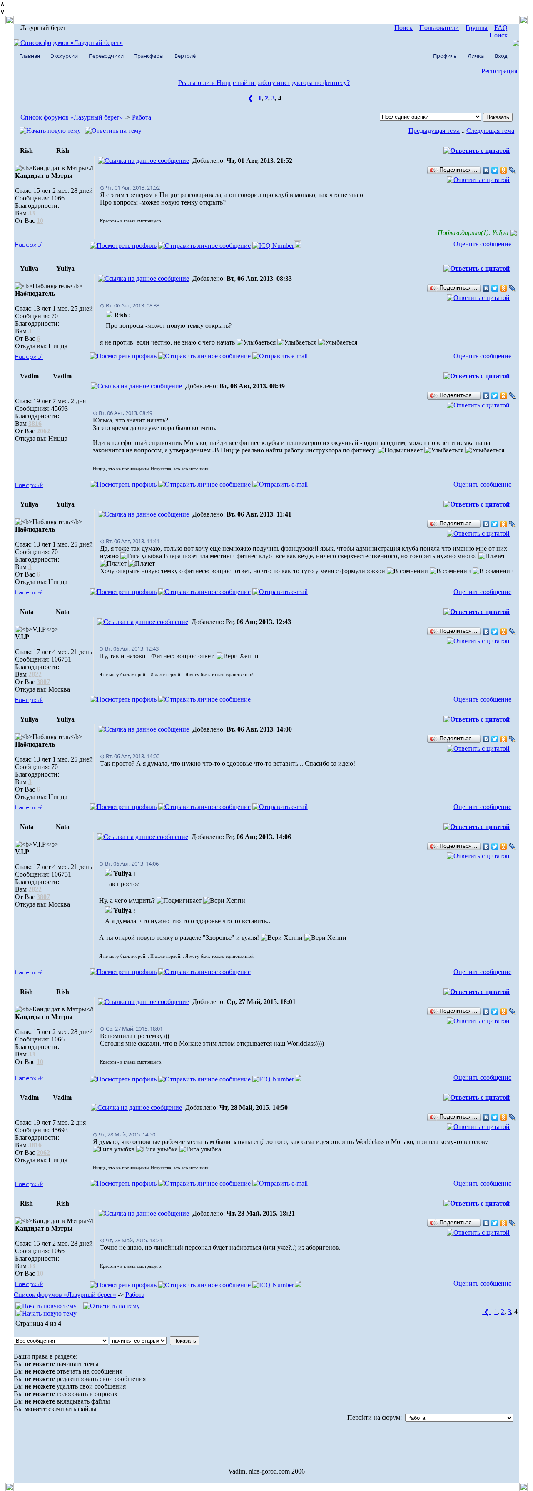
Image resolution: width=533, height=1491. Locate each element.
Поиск (403, 27)
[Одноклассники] (503, 170)
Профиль (445, 56)
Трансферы (149, 56)
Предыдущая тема (434, 130)
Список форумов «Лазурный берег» (71, 117)
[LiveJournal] (512, 170)
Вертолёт (186, 56)
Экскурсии (64, 56)
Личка (476, 56)
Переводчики (106, 56)
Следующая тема (490, 130)
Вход (501, 56)
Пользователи (439, 27)
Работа (141, 117)
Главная (29, 56)
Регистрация (499, 71)
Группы (477, 27)
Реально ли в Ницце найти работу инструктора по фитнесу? (264, 82)
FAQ (501, 27)
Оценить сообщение (482, 243)
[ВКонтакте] (486, 170)
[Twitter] (495, 170)
